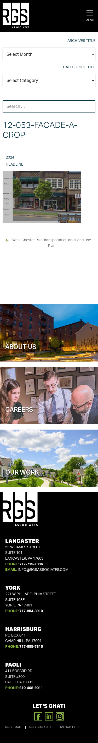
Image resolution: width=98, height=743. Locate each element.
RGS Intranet (40, 727)
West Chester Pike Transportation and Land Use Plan (51, 243)
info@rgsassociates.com (43, 570)
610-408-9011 (31, 688)
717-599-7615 (31, 647)
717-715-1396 (31, 564)
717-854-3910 (31, 611)
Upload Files (69, 727)
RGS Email (13, 727)
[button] (90, 16)
